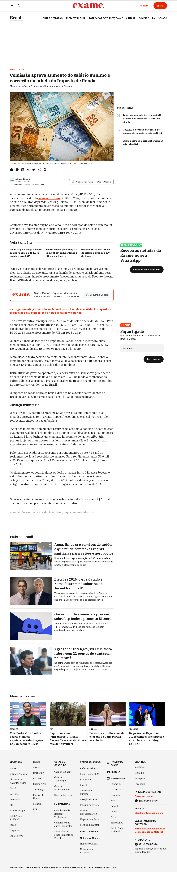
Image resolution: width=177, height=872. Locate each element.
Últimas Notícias (18, 774)
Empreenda (117, 822)
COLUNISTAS (16, 836)
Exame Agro (39, 784)
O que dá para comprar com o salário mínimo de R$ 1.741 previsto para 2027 (26, 253)
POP (35, 809)
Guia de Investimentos (61, 788)
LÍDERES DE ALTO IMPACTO (18, 781)
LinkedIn (139, 772)
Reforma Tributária (90, 768)
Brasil (16, 17)
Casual (36, 767)
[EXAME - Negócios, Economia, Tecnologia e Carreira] (88, 5)
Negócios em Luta (89, 819)
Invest (13, 824)
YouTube (139, 767)
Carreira (14, 794)
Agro (113, 817)
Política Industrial (89, 824)
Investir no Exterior (90, 805)
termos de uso (33, 867)
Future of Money (38, 797)
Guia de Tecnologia (60, 779)
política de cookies (51, 867)
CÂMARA (130, 18)
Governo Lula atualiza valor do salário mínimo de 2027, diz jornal (96, 253)
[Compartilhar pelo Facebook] (17, 169)
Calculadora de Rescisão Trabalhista (62, 813)
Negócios (14, 830)
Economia (15, 799)
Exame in (116, 784)
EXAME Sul (86, 779)
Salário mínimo (52, 512)
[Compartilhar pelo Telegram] (28, 169)
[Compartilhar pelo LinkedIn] (22, 169)
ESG (12, 805)
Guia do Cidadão (53, 18)
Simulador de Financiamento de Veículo (63, 835)
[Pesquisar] (19, 5)
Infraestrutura (75, 18)
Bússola (84, 785)
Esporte (37, 778)
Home (12, 69)
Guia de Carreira (63, 795)
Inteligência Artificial (16, 818)
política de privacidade (74, 867)
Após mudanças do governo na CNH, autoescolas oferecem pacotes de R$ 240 (142, 118)
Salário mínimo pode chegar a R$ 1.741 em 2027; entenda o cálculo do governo (61, 253)
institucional (17, 867)
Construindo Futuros (86, 792)
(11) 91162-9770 (148, 800)
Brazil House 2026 (89, 774)
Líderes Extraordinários (88, 812)
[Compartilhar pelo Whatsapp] (11, 169)
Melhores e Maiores (90, 838)
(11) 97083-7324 (148, 844)
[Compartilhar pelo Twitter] (33, 169)
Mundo (36, 761)
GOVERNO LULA (147, 18)
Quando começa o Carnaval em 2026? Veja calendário (143, 143)
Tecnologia (39, 789)
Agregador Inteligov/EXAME (106, 18)
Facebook (140, 784)
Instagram (140, 778)
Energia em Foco (88, 799)
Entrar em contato (144, 796)
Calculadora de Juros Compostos (63, 824)
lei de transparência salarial (102, 867)
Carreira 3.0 (117, 789)
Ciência (37, 803)
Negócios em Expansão (86, 851)
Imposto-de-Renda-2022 (78, 512)
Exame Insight (17, 810)
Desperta (115, 795)
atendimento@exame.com (149, 813)
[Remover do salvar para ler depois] (44, 169)
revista (115, 771)
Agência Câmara (22, 179)
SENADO (162, 18)
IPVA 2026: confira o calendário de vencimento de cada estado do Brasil (142, 131)
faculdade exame (117, 763)
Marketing (38, 772)
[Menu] (12, 5)
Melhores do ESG (89, 843)
